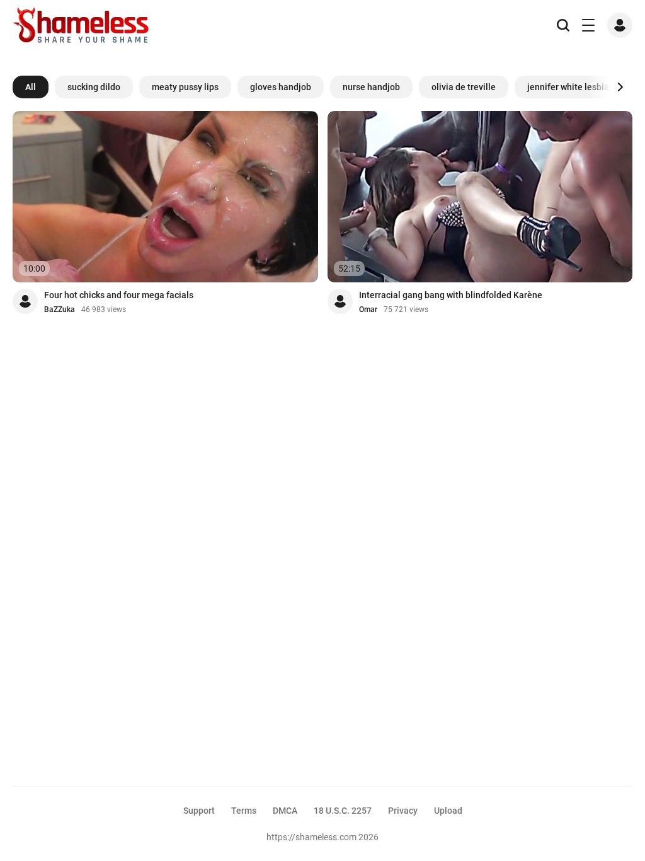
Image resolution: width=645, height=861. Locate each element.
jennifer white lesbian (570, 87)
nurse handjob (371, 87)
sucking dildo (93, 87)
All (30, 87)
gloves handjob (280, 87)
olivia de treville (463, 87)
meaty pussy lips (185, 87)
